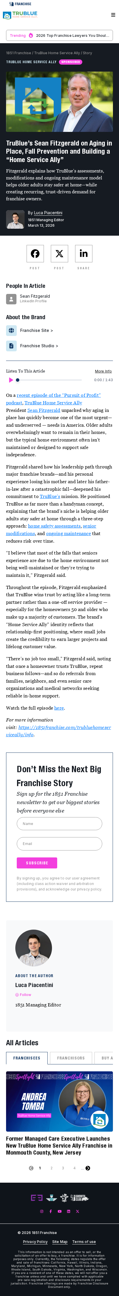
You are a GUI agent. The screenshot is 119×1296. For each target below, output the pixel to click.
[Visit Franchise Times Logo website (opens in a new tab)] (51, 1198)
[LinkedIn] (68, 1211)
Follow (25, 995)
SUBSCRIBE (37, 863)
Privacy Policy (35, 1242)
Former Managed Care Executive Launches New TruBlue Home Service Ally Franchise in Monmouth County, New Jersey (59, 1145)
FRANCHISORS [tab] (71, 1058)
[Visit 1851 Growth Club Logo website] (80, 1198)
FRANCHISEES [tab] (26, 1058)
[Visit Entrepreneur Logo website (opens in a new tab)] (36, 1198)
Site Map (60, 1242)
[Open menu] (113, 15)
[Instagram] (42, 1211)
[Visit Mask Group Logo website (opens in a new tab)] (64, 1198)
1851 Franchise (18, 53)
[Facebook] (51, 1211)
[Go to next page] (87, 1168)
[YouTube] (59, 1211)
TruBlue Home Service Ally (57, 53)
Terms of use (84, 1242)
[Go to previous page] (31, 1168)
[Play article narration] (10, 380)
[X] (77, 1211)
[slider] (17, 380)
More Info (103, 371)
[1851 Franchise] (20, 18)
